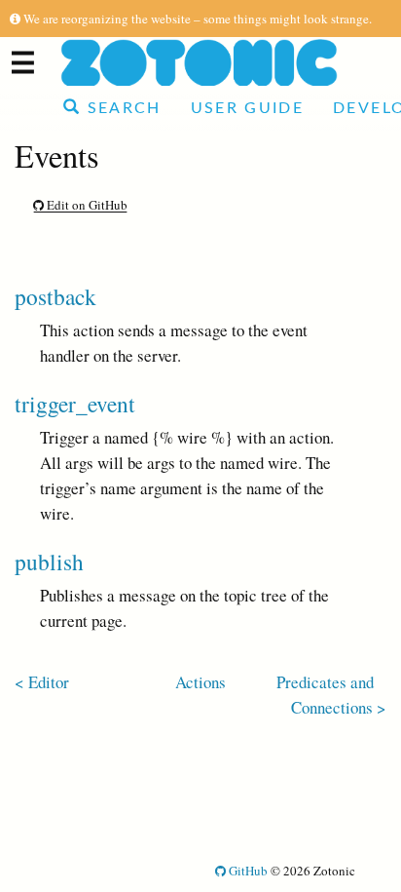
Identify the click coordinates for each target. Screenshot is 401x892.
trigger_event (75, 403)
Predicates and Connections (325, 694)
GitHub (247, 870)
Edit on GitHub (86, 204)
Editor (48, 682)
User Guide (247, 108)
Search (121, 108)
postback (55, 296)
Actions (200, 682)
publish (49, 561)
